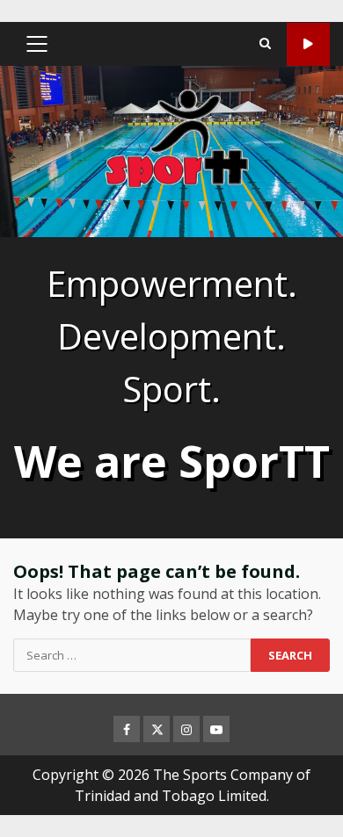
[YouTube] (216, 729)
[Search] (265, 44)
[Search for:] (132, 655)
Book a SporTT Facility (308, 44)
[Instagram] (186, 729)
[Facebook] (126, 729)
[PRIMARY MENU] (36, 44)
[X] (156, 729)
